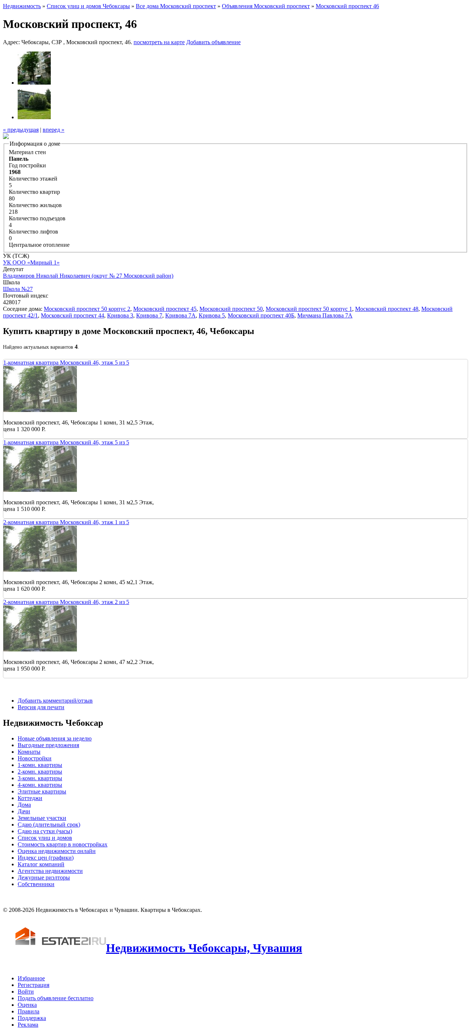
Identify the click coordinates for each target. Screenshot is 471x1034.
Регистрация (33, 985)
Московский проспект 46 (347, 6)
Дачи (24, 811)
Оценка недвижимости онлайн (57, 851)
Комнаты (29, 752)
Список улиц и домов (45, 838)
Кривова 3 (120, 315)
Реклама (28, 1024)
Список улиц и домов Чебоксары (88, 6)
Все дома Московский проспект (176, 6)
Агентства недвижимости (50, 871)
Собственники (36, 884)
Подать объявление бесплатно (55, 998)
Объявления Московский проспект (266, 6)
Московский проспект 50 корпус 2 (87, 309)
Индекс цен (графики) (46, 857)
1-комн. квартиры (40, 765)
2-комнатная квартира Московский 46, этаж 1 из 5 (66, 522)
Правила (28, 1011)
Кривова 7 (149, 315)
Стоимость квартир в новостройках (62, 844)
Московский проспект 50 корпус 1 (309, 309)
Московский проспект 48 (386, 309)
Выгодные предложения (48, 745)
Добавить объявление (213, 42)
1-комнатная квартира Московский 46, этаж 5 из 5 (66, 362)
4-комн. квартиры (40, 785)
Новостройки (35, 758)
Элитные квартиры (42, 791)
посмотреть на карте (159, 42)
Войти (26, 991)
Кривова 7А (180, 315)
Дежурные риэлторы (44, 877)
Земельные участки (42, 818)
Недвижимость (22, 6)
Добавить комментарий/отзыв (55, 700)
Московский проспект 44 (72, 315)
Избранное (31, 978)
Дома (24, 805)
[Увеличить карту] (6, 137)
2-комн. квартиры (40, 771)
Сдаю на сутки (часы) (45, 831)
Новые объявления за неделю (55, 738)
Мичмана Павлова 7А (325, 315)
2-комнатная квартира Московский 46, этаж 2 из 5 (66, 602)
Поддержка (32, 1018)
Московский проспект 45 (164, 309)
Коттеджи (30, 798)
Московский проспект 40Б (261, 315)
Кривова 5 (212, 315)
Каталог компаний (41, 864)
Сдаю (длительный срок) (49, 824)
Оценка (27, 1005)
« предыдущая (21, 130)
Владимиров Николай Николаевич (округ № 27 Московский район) (88, 276)
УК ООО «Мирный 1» (31, 262)
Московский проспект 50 (231, 309)
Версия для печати (41, 707)
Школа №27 (18, 289)
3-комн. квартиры (40, 778)
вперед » (53, 130)
